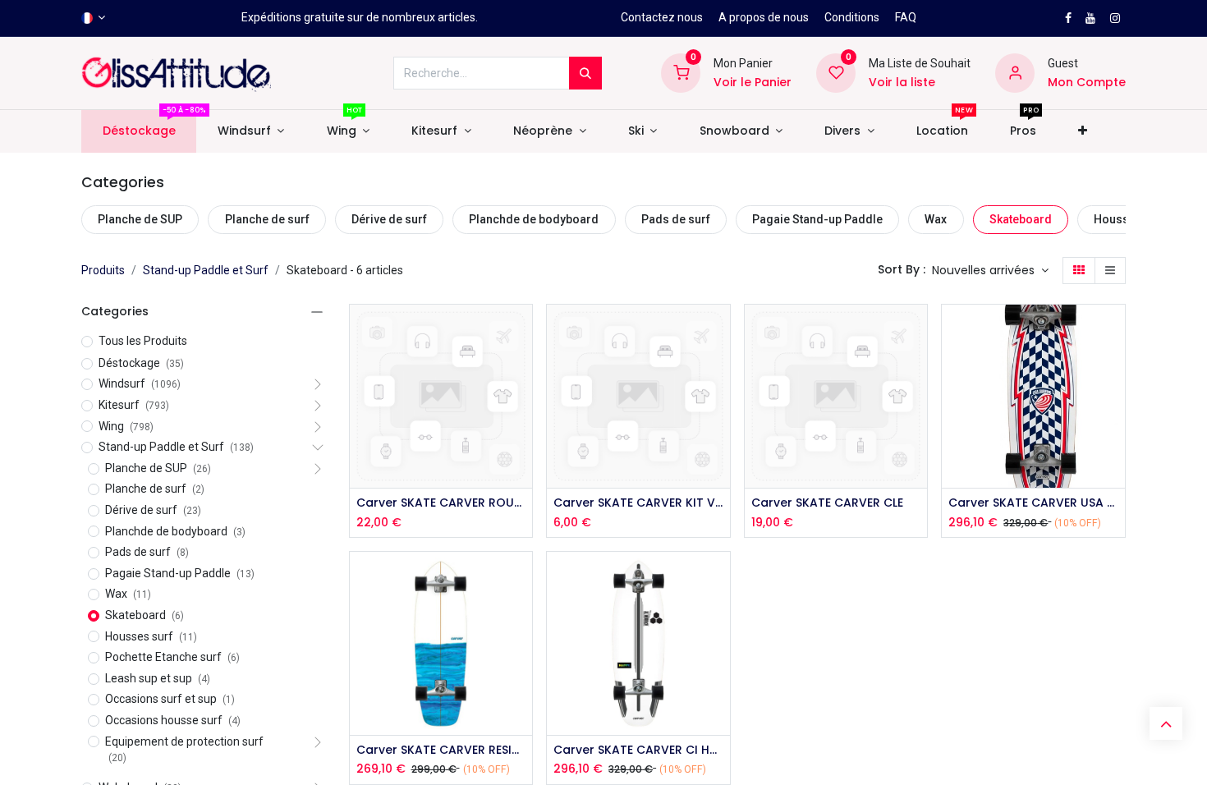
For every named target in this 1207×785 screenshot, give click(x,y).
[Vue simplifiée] (521, 331)
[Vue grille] (1078, 271)
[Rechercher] (585, 73)
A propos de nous (763, 17)
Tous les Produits (143, 340)
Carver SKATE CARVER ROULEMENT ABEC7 (441, 503)
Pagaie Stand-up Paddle (817, 219)
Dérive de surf (389, 219)
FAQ (905, 17)
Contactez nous (662, 17)
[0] (680, 72)
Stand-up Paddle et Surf (205, 270)
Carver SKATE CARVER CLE (827, 503)
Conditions (851, 17)
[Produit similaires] (521, 442)
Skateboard (1020, 219)
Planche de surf (267, 219)
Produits (103, 270)
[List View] (1110, 271)
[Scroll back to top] (1166, 723)
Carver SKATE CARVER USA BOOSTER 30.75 (1033, 503)
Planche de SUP (140, 219)
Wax (936, 219)
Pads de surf (675, 219)
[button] (1083, 131)
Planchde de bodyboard (534, 219)
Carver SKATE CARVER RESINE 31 (441, 750)
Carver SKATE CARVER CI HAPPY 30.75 (638, 750)
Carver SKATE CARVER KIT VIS (638, 503)
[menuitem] (138, 131)
